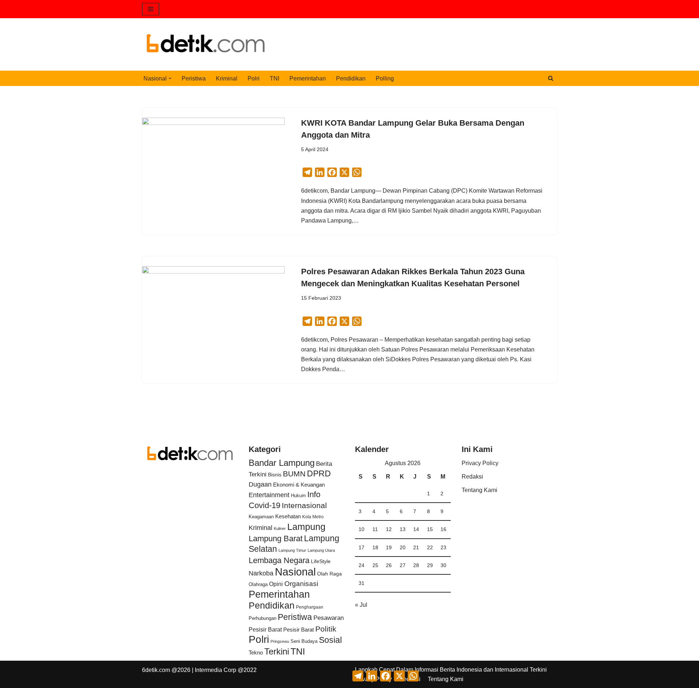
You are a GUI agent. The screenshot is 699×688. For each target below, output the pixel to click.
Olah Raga (329, 574)
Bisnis (274, 474)
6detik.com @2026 (166, 670)
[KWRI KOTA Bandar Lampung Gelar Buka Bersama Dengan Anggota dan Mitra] (213, 171)
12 (389, 529)
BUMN (294, 473)
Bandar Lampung (282, 463)
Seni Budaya (304, 641)
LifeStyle (321, 561)
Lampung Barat (276, 538)
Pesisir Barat (265, 629)
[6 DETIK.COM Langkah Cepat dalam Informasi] (205, 44)
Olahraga (258, 584)
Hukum (298, 495)
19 (389, 547)
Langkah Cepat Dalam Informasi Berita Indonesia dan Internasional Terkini (451, 670)
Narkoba (261, 573)
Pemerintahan (307, 78)
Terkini (276, 651)
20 (403, 547)
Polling (385, 78)
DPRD (319, 473)
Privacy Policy (480, 463)
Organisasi (301, 583)
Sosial (330, 640)
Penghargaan (309, 607)
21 (416, 547)
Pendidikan (351, 78)
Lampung (306, 527)
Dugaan (260, 484)
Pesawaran (328, 617)
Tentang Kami (479, 490)
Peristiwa (194, 78)
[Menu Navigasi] (150, 9)
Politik (325, 629)
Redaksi (472, 476)
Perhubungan (262, 618)
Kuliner (280, 528)
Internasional (304, 505)
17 (361, 547)
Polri (254, 78)
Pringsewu (279, 641)
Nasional (295, 572)
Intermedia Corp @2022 (226, 670)
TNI (274, 78)
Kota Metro (313, 516)
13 (403, 529)
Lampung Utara (321, 550)
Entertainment (269, 495)
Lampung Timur (292, 550)
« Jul (361, 605)
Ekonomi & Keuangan (299, 484)
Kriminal (226, 78)
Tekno (256, 653)
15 (430, 529)
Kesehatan (288, 516)
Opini (276, 584)
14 (416, 529)
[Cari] (550, 78)
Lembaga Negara (279, 560)
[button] (170, 78)
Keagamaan (261, 516)
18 (375, 547)
